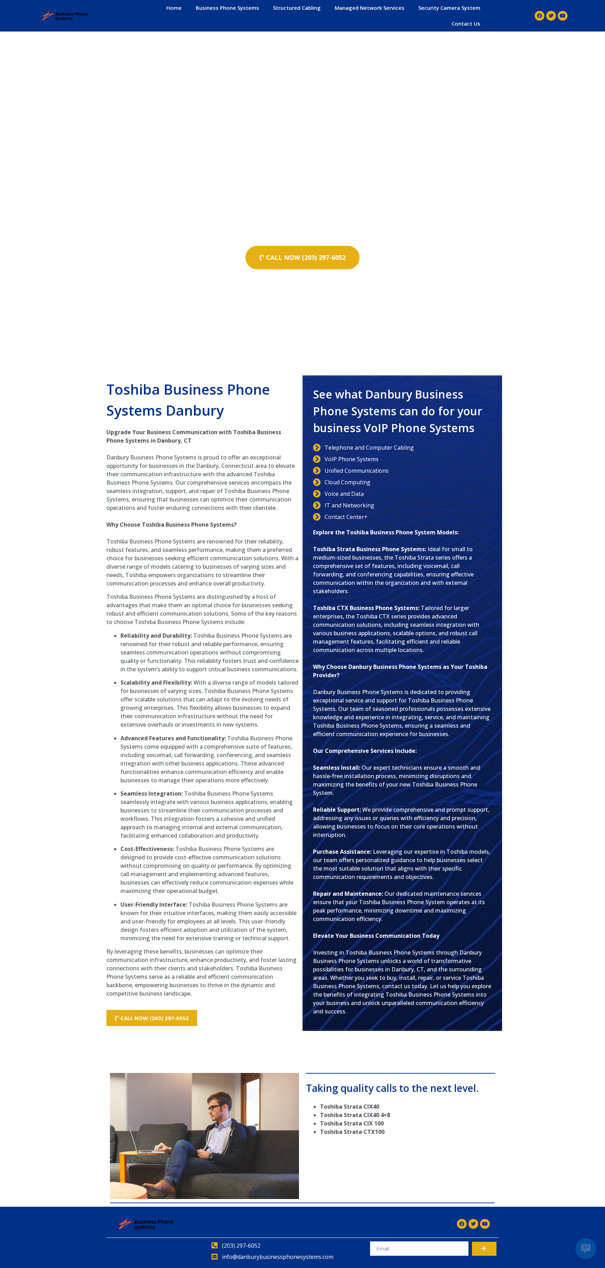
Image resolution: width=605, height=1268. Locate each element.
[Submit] (484, 1249)
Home (174, 7)
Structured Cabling (297, 7)
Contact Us (466, 23)
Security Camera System (449, 7)
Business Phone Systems (227, 7)
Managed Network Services (369, 7)
